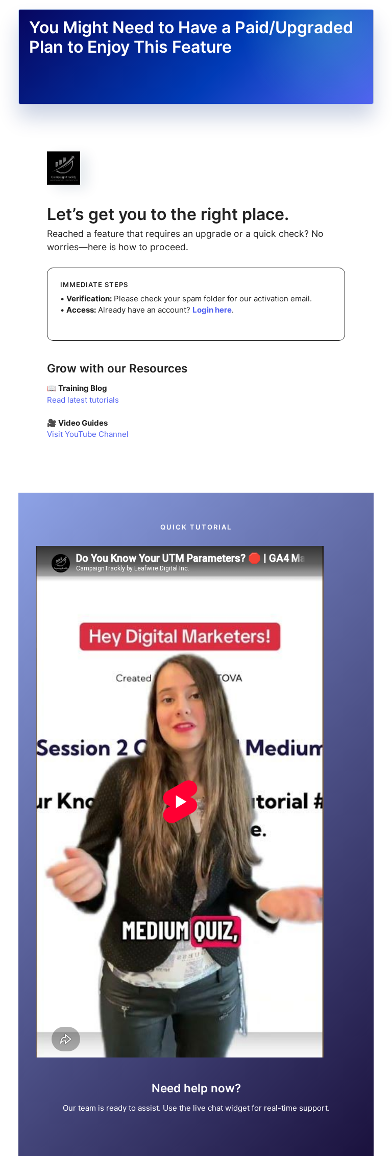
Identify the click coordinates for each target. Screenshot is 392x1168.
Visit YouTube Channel (88, 434)
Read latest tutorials (83, 400)
